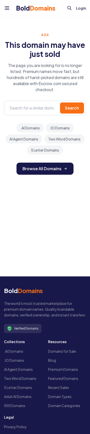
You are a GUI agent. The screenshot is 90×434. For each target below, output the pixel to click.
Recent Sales (58, 387)
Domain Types (60, 396)
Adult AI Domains (18, 396)
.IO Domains (60, 128)
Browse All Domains (42, 168)
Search (72, 108)
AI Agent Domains (24, 139)
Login (81, 8)
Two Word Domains (64, 139)
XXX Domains (14, 405)
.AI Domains (30, 128)
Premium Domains (63, 369)
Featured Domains (63, 378)
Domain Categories (64, 405)
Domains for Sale (62, 351)
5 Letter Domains (45, 150)
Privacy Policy (15, 426)
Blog (52, 360)
